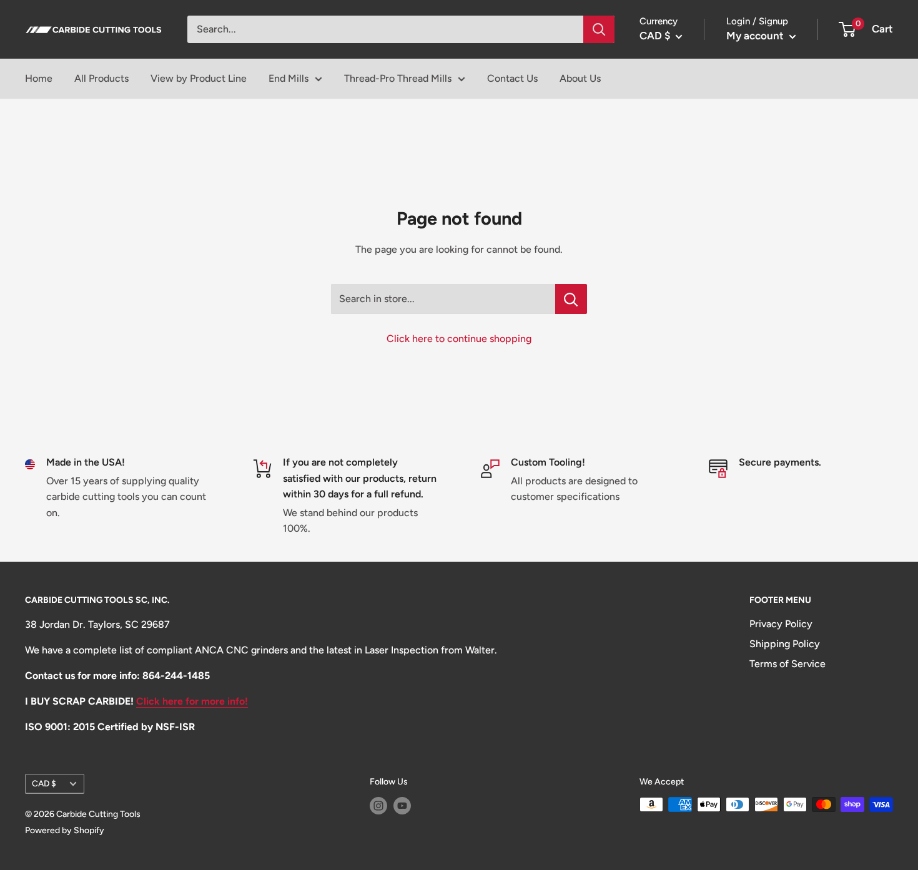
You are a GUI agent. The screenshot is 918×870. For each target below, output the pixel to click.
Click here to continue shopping (459, 339)
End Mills (288, 78)
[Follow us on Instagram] (378, 805)
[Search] (598, 29)
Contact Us (512, 78)
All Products (101, 78)
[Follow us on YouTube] (402, 805)
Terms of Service (787, 664)
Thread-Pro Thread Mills (398, 78)
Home (38, 78)
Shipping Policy (784, 644)
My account (756, 35)
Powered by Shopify (64, 830)
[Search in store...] (571, 299)
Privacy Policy (780, 624)
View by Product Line (199, 78)
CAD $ (44, 783)
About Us (580, 78)
